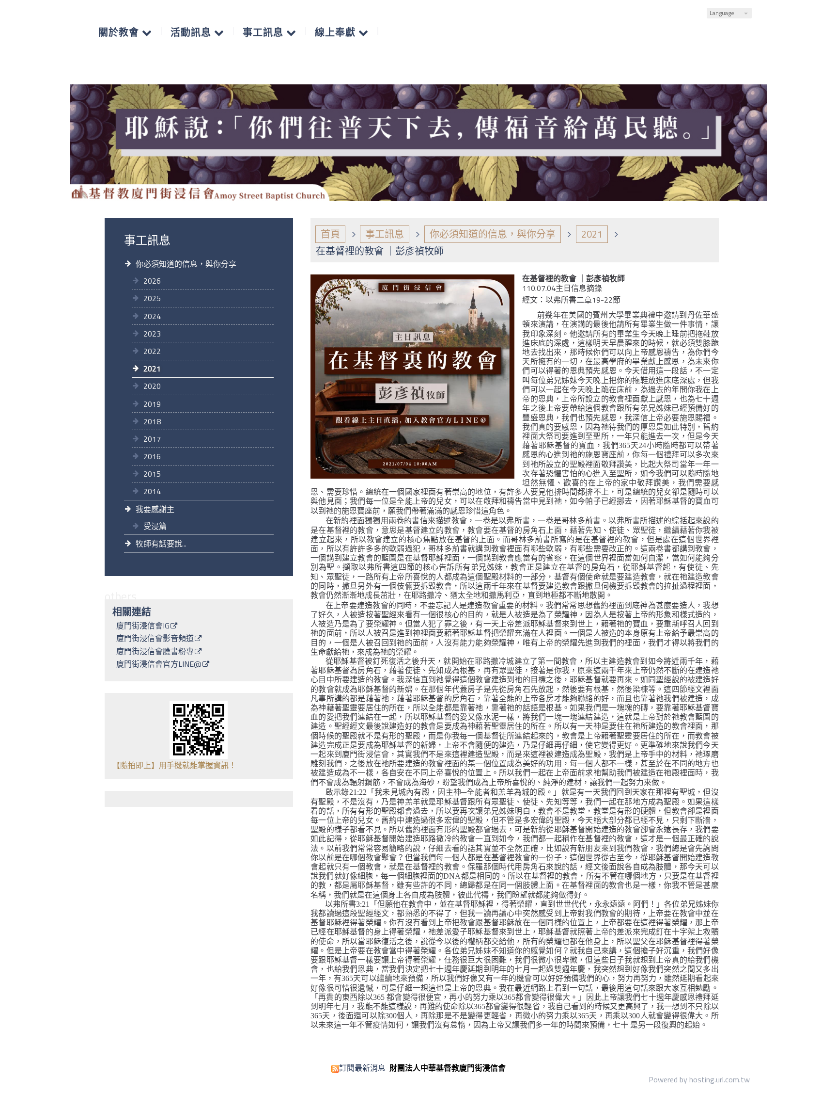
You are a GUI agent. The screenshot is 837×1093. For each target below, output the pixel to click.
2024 (152, 316)
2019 (152, 404)
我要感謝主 (155, 509)
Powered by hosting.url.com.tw (699, 1079)
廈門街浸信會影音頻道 (155, 639)
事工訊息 (384, 233)
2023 (152, 333)
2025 (152, 298)
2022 (152, 351)
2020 (152, 386)
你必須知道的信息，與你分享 (186, 264)
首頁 (330, 233)
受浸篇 (155, 526)
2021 (152, 368)
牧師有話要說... (161, 543)
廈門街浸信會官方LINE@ (159, 665)
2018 (152, 421)
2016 (152, 456)
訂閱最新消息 (362, 1068)
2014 (152, 491)
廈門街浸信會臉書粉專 (155, 652)
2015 (152, 474)
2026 (152, 281)
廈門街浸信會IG (143, 626)
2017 (152, 439)
